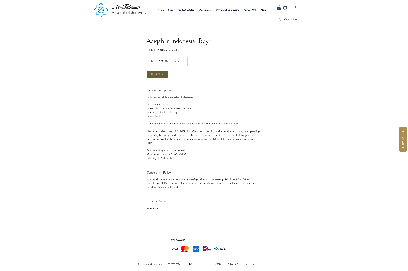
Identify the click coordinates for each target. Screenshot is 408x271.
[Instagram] (190, 264)
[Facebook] (185, 264)
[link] (157, 74)
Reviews (403, 139)
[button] (279, 7)
